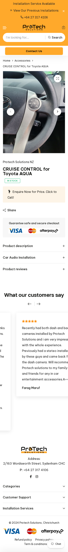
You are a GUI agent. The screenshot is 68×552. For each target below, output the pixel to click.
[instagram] (37, 476)
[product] (57, 78)
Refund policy (23, 539)
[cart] (63, 27)
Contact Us (34, 51)
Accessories (22, 60)
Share (11, 210)
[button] (5, 27)
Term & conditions (35, 544)
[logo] (33, 27)
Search (57, 37)
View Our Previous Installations (36, 10)
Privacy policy (44, 539)
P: (21, 470)
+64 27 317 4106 (35, 17)
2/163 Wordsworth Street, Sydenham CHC (34, 463)
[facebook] (31, 476)
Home (6, 60)
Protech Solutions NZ (18, 162)
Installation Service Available (34, 4)
